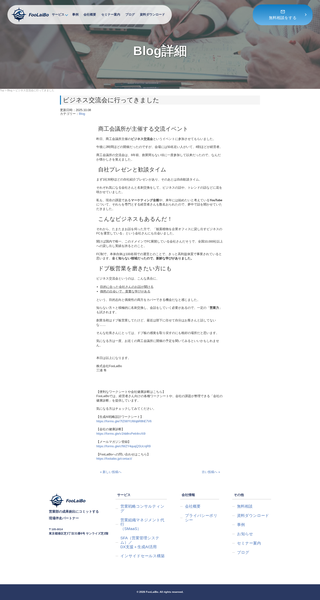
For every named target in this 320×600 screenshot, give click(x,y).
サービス (58, 14)
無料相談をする (283, 18)
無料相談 (245, 506)
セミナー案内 (110, 14)
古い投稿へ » (211, 472)
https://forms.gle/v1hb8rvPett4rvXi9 (120, 433)
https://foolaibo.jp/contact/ (114, 458)
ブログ (130, 14)
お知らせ (245, 534)
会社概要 (90, 14)
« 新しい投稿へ (110, 472)
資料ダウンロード (152, 14)
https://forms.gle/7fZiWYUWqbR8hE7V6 (123, 421)
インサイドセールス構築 (142, 556)
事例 (75, 14)
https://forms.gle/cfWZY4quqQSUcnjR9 (123, 446)
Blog (82, 114)
